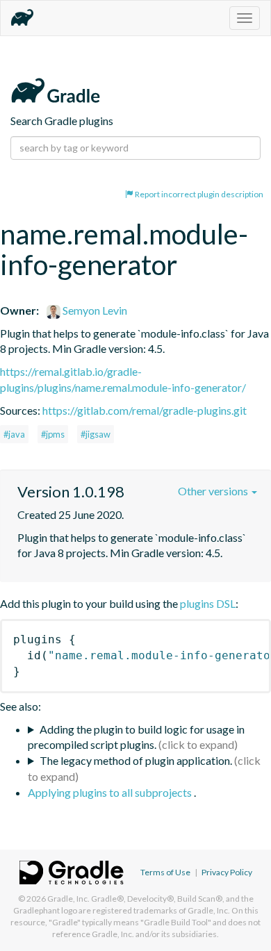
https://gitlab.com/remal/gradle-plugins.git (144, 410)
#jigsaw (95, 434)
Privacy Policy (227, 872)
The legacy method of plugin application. (136, 760)
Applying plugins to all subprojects (111, 792)
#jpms (53, 434)
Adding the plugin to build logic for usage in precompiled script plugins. (136, 737)
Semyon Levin (93, 310)
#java (14, 434)
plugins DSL (208, 603)
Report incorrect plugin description (198, 194)
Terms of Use (165, 872)
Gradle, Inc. (68, 898)
